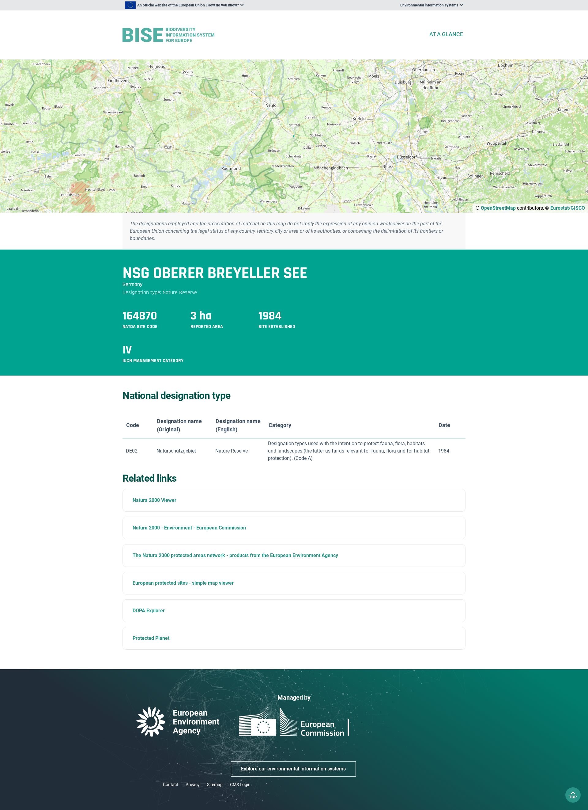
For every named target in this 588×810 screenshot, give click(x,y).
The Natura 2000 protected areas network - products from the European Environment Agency (235, 555)
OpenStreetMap (498, 208)
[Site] (273, 35)
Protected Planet (151, 638)
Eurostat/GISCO (567, 208)
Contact (170, 784)
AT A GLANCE (446, 34)
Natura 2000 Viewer (154, 500)
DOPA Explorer (149, 610)
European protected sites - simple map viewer (183, 583)
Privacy (193, 784)
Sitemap (215, 784)
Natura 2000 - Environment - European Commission (189, 528)
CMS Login (240, 784)
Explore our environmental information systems (293, 769)
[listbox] (184, 5)
